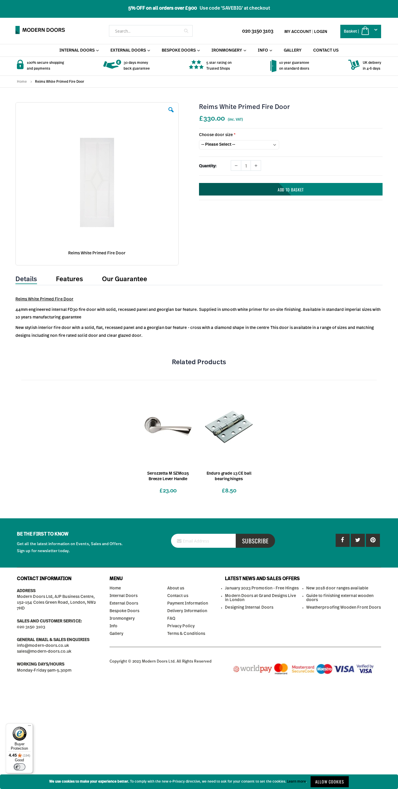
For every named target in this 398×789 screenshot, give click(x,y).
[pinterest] (358, 540)
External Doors (124, 603)
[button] (171, 114)
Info (113, 626)
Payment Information (187, 603)
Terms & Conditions (186, 634)
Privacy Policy (181, 626)
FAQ (171, 619)
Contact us (177, 596)
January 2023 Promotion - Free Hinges (261, 588)
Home (22, 81)
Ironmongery (122, 619)
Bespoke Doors (125, 611)
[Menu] (29, 726)
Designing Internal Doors (249, 607)
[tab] (30, 279)
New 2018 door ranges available (337, 588)
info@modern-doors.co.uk (43, 646)
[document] (199, 781)
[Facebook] (343, 540)
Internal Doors (124, 596)
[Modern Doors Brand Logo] (40, 30)
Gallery (116, 634)
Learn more (296, 781)
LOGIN (320, 32)
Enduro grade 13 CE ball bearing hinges (229, 476)
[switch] (19, 766)
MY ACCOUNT (297, 32)
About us (175, 588)
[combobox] (151, 31)
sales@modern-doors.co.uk (44, 651)
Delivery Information (187, 611)
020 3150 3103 (257, 31)
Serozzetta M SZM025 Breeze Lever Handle (168, 476)
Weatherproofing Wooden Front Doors (343, 607)
